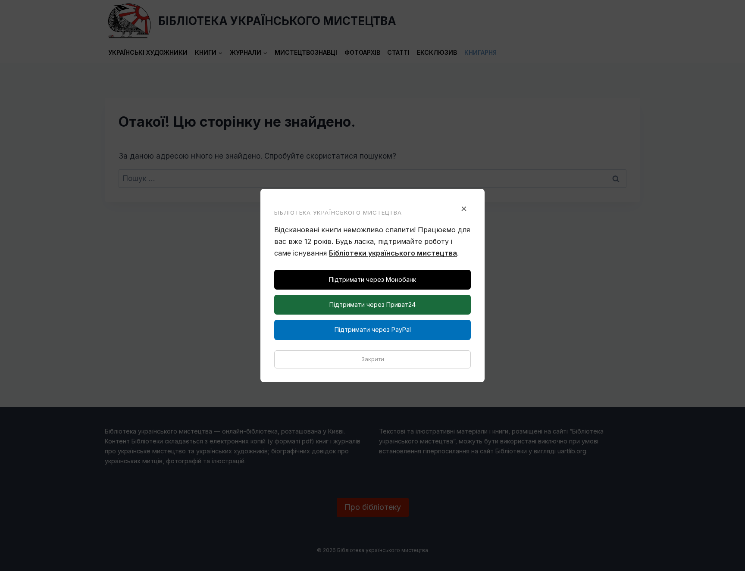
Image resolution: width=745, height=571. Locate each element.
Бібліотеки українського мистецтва (393, 253)
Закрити (372, 359)
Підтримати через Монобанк (372, 279)
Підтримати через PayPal (373, 329)
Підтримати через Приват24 (372, 304)
